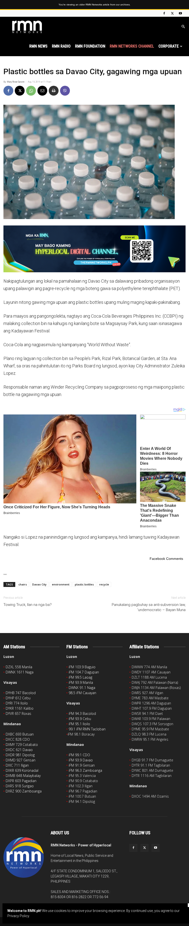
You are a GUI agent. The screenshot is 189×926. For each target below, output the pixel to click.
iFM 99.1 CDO (79, 755)
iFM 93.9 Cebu (80, 718)
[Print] (54, 91)
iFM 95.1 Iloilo (79, 723)
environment (60, 584)
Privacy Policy (18, 916)
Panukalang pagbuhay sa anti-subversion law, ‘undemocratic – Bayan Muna (149, 607)
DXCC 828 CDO (18, 739)
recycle (104, 584)
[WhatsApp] (31, 91)
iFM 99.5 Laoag (80, 677)
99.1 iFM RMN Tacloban (87, 729)
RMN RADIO (61, 46)
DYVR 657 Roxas (18, 713)
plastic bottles (84, 584)
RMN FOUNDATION (90, 46)
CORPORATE (168, 46)
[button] (183, 26)
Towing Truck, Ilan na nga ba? (27, 604)
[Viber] (65, 91)
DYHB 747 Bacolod (21, 692)
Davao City (39, 584)
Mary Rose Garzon (15, 82)
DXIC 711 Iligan (17, 765)
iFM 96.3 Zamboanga (85, 770)
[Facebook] (164, 13)
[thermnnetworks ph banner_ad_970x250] (94, 249)
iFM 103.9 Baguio (82, 667)
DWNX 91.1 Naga (82, 687)
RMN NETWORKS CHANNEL (132, 46)
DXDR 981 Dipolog (20, 755)
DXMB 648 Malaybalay (23, 775)
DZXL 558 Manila (19, 667)
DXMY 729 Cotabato (22, 744)
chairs (22, 584)
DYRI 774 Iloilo (17, 703)
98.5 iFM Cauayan (82, 692)
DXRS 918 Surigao (20, 786)
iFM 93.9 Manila (81, 682)
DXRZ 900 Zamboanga (24, 791)
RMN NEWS (38, 46)
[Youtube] (180, 13)
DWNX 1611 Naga (19, 672)
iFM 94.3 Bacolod (82, 713)
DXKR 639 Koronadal (22, 770)
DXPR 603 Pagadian (21, 780)
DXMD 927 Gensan (20, 760)
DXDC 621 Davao (19, 749)
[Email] (42, 91)
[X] (172, 13)
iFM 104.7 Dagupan (84, 672)
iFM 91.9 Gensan (82, 765)
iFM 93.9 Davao (81, 760)
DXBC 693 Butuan (20, 734)
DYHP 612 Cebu (18, 698)
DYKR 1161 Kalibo (19, 708)
